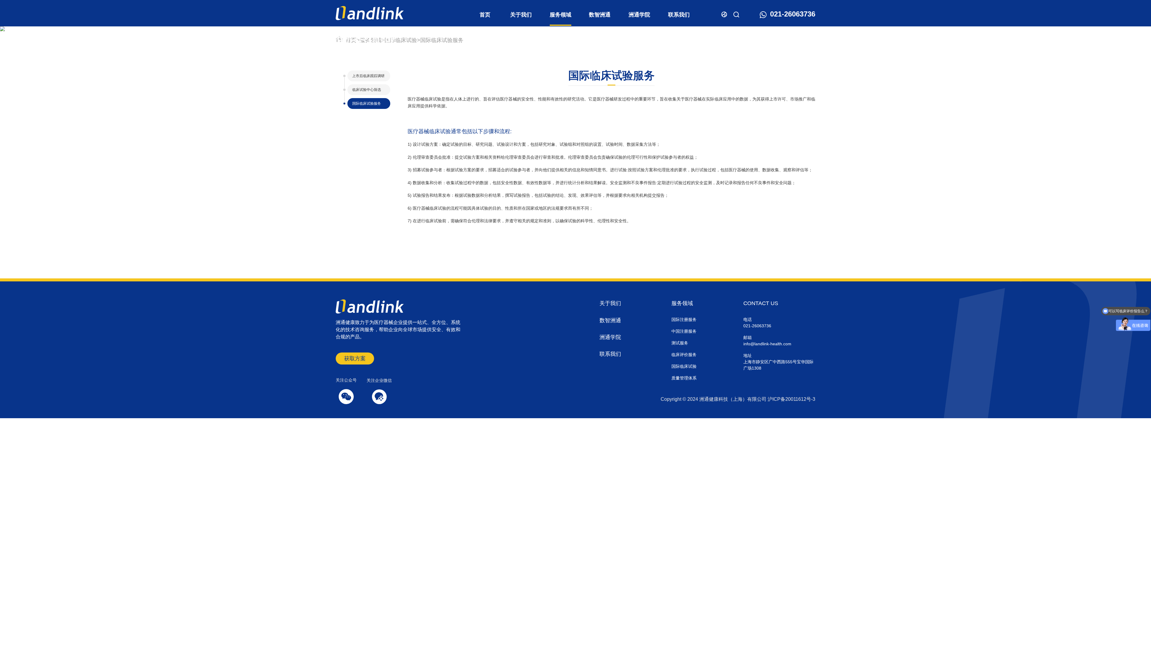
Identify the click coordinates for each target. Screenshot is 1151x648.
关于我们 (521, 15)
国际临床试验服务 (441, 40)
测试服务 (679, 342)
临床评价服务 (684, 354)
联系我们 (679, 15)
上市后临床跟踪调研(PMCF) (368, 77)
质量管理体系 (684, 378)
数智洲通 (600, 15)
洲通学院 (639, 15)
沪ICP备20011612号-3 (791, 399)
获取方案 (355, 359)
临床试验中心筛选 (366, 90)
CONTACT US (760, 303)
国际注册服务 (684, 319)
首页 (485, 15)
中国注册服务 (684, 331)
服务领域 (560, 15)
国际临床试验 (401, 40)
